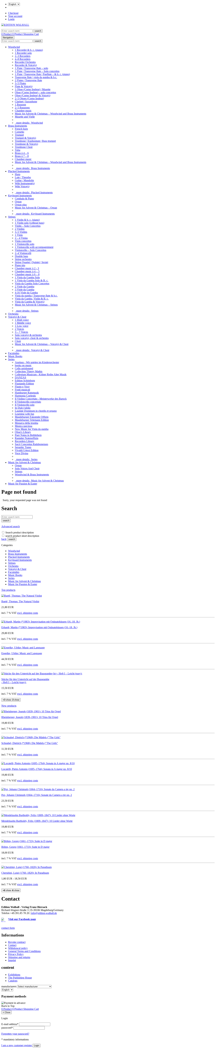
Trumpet (19, 134)
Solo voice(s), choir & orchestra (32, 338)
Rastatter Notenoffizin (26, 438)
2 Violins (19, 228)
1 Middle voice (23, 322)
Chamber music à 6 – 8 (27, 274)
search (11, 539)
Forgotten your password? (15, 1033)
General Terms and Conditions (24, 951)
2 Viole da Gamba (24, 286)
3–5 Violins (21, 231)
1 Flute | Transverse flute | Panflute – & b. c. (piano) (42, 74)
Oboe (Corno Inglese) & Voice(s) (32, 95)
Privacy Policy (16, 954)
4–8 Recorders (22, 59)
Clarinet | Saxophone (26, 101)
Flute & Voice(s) (23, 86)
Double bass (21, 256)
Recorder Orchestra (25, 62)
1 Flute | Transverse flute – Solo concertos (37, 71)
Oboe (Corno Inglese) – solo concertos (35, 92)
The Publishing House (20, 977)
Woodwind (14, 46)
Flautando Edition (24, 383)
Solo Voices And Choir (27, 468)
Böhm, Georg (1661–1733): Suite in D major (25, 846)
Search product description (19, 532)
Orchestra (13, 313)
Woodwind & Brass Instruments (32, 474)
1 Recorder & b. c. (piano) (29, 50)
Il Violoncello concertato (28, 401)
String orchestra (23, 259)
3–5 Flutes (20, 83)
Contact (12, 945)
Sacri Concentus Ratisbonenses (31, 444)
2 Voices (19, 329)
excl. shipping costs (27, 612)
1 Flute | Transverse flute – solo (31, 68)
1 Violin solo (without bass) (29, 222)
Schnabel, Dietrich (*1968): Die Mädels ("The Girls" (29, 743)
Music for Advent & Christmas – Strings (36, 304)
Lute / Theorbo (23, 177)
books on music (23, 365)
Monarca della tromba (26, 423)
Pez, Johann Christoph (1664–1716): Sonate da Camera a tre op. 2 (36, 795)
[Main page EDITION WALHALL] (15, 24)
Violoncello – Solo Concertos (30, 250)
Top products (8, 590)
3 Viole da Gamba (24, 289)
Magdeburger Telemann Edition (32, 420)
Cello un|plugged (24, 368)
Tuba (17, 150)
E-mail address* (9, 1024)
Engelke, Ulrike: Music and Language (21, 653)
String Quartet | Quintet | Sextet (31, 262)
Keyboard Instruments (20, 195)
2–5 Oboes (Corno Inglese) (29, 98)
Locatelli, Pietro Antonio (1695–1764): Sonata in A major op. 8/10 (36, 769)
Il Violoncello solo (24, 404)
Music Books (15, 356)
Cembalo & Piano (24, 198)
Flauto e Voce (22, 386)
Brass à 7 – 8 (22, 156)
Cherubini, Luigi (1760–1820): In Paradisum (25, 872)
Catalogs (12, 980)
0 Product (6, 34)
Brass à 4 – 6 (22, 153)
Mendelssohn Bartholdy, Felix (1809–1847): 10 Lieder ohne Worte (37, 821)
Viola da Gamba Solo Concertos (32, 283)
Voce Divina (21, 453)
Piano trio (20, 265)
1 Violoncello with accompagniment (34, 247)
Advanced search (10, 526)
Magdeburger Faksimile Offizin (31, 416)
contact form (8, 928)
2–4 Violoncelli (23, 253)
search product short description (22, 535)
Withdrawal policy (18, 948)
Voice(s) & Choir (17, 316)
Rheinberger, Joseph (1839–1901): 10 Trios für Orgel (29, 717)
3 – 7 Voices (21, 332)
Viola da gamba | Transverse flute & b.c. (36, 295)
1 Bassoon (20, 104)
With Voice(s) (22, 186)
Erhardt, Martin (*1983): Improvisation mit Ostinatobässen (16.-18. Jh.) (39, 627)
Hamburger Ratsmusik (27, 392)
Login (11, 19)
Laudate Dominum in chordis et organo (36, 410)
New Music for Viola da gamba (31, 429)
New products (8, 705)
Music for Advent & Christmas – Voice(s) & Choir (42, 344)
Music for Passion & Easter (22, 483)
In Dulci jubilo (22, 407)
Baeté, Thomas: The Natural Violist (20, 601)
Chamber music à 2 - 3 (27, 268)
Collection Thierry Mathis (28, 371)
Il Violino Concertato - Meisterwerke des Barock (41, 398)
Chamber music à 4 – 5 (27, 271)
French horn (21, 128)
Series (11, 359)
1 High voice (22, 319)
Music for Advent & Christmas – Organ (36, 207)
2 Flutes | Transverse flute (28, 80)
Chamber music (23, 110)
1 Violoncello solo (24, 244)
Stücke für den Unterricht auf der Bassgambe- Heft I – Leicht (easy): (25, 681)
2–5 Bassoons (22, 107)
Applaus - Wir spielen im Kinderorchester (37, 362)
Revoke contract (16, 942)
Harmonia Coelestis (25, 395)
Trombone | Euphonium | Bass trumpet (35, 141)
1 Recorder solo (23, 53)
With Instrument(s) (25, 183)
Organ (18, 201)
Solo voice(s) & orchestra (28, 335)
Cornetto (19, 131)
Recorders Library (24, 441)
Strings (12, 216)
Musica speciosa (23, 426)
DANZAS (20, 377)
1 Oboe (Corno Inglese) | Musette (32, 89)
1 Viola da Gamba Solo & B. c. (31, 280)
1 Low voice (21, 326)
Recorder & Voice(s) (26, 65)
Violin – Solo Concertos (27, 225)
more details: (29, 122)
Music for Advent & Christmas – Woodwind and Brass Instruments (50, 113)
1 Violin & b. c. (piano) (27, 219)
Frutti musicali (22, 389)
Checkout (13, 13)
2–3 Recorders (22, 56)
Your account (15, 16)
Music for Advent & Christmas (24, 462)
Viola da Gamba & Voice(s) (29, 301)
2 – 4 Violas (21, 238)
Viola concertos (23, 241)
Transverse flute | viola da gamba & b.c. (36, 77)
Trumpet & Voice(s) (25, 137)
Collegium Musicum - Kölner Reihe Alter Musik (40, 374)
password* (7, 1027)
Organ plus (21, 204)
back (3, 539)
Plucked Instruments (19, 171)
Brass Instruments (17, 125)
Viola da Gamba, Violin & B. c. (32, 298)
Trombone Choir (24, 147)
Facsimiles (13, 353)
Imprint (12, 960)
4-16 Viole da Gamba (26, 292)
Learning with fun (24, 413)
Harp (17, 174)
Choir (18, 341)
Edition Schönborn (25, 380)
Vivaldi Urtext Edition (26, 450)
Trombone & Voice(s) (26, 144)
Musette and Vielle (25, 116)
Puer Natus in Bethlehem (28, 435)
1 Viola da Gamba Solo (27, 277)
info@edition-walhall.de (44, 913)
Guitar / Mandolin (24, 180)
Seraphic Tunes (23, 447)
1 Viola (19, 235)
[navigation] (8, 1006)
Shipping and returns (19, 957)
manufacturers (8, 986)
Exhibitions (14, 974)
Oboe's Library (23, 432)
